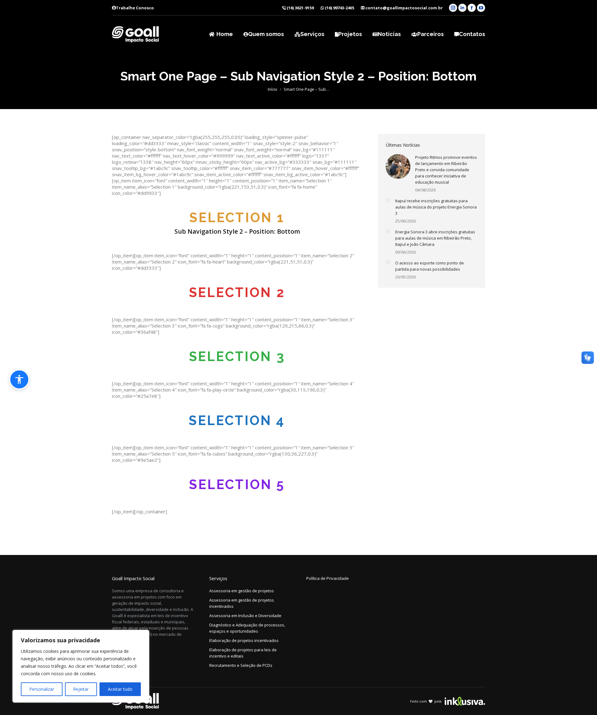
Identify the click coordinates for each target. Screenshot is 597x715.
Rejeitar (81, 689)
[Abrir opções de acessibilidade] (19, 379)
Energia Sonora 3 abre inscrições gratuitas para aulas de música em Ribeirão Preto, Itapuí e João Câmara (435, 238)
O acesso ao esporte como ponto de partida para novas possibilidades (429, 266)
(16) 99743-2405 (339, 8)
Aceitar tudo (120, 689)
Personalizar (41, 689)
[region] (80, 666)
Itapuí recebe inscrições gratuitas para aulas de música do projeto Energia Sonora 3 (436, 207)
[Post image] (398, 166)
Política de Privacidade (327, 578)
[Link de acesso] (135, 34)
